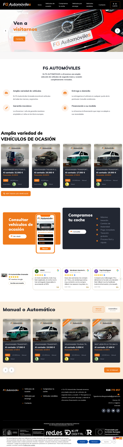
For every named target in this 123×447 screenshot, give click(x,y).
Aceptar (82, 442)
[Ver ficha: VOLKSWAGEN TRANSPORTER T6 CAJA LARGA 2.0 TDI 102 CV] (108, 166)
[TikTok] (118, 411)
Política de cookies (29, 445)
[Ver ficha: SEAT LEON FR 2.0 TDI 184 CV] (106, 341)
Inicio (40, 5)
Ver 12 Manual (112, 370)
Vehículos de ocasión (49, 4)
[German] (117, 438)
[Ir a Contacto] (61, 31)
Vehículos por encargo (77, 4)
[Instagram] (108, 411)
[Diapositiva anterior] (5, 370)
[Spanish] (121, 438)
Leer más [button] (68, 287)
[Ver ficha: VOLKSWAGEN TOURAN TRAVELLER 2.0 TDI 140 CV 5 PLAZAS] (76, 341)
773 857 (113, 390)
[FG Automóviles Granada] (17, 5)
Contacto (102, 5)
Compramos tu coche (63, 4)
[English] (114, 438)
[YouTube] (113, 411)
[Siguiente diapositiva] (11, 370)
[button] (120, 278)
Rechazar (95, 442)
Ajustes (106, 442)
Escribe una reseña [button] (17, 283)
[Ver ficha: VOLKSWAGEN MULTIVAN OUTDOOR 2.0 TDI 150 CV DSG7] (15, 166)
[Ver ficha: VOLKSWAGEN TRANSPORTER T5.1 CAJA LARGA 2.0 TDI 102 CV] (77, 166)
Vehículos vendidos (89, 4)
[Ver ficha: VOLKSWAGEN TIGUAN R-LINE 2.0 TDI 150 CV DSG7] (46, 166)
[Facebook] (104, 411)
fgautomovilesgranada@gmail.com (107, 396)
